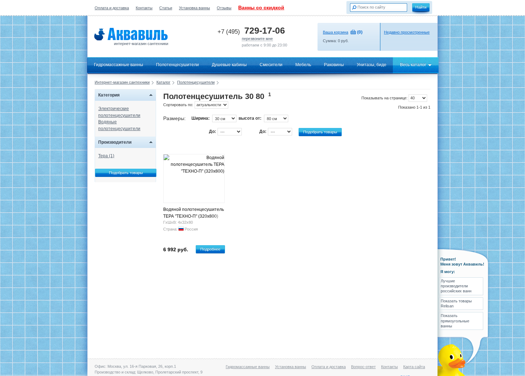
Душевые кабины (229, 64)
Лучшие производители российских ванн (456, 286)
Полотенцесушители (177, 64)
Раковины (334, 64)
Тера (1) (106, 155)
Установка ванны (194, 8)
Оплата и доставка (112, 8)
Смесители (271, 64)
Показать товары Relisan (456, 303)
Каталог (163, 82)
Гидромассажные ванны (118, 64)
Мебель (303, 64)
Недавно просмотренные (407, 32)
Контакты (144, 8)
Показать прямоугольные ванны (455, 320)
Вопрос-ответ (363, 367)
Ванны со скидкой (261, 7)
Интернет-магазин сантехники (122, 82)
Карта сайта (414, 367)
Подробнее (210, 249)
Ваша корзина (335, 32)
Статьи (165, 8)
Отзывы (224, 8)
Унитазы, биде (371, 64)
